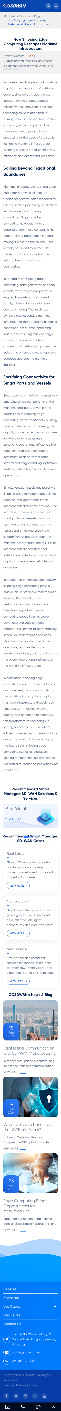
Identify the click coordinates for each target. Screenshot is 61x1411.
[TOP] (53, 1406)
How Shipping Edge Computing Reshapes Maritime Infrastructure (28, 22)
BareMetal (15, 808)
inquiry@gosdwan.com (26, 1352)
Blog (37, 16)
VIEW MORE (17, 885)
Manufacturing (18, 901)
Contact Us (12, 1324)
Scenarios (11, 1298)
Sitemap (9, 1385)
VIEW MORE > (13, 819)
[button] (26, 837)
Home (11, 16)
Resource (24, 16)
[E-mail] (7, 1406)
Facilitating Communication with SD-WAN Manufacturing (29, 1051)
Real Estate (16, 854)
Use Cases (11, 1306)
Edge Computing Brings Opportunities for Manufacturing (25, 1205)
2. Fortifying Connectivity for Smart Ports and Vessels (28, 67)
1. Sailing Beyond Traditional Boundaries (27, 60)
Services (9, 1289)
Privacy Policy (27, 1385)
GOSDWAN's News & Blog (30, 994)
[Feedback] (38, 1406)
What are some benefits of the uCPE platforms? (28, 1127)
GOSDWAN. (29, 1375)
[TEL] (22, 1406)
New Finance (17, 949)
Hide (30, 55)
